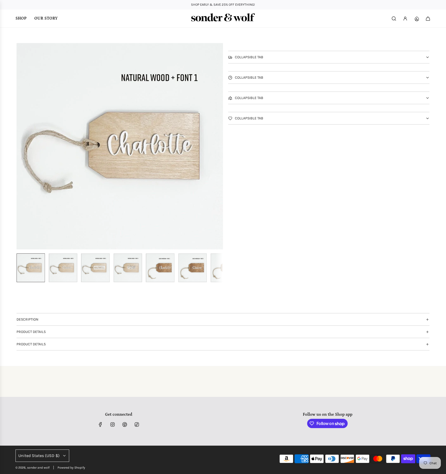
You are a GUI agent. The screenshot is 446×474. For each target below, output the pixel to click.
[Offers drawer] (416, 18)
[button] (21, 146)
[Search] (394, 18)
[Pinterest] (124, 424)
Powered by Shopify (71, 467)
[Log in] (405, 18)
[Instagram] (112, 424)
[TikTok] (136, 424)
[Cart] (428, 18)
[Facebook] (100, 424)
